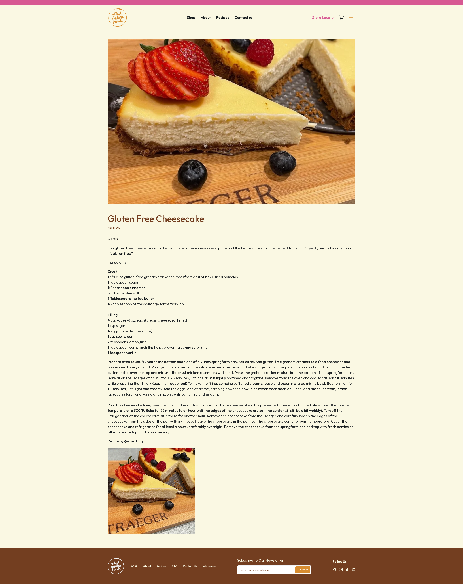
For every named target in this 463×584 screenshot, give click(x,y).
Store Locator (323, 17)
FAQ (175, 566)
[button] (351, 17)
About (147, 566)
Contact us (190, 566)
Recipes (161, 566)
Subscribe (303, 569)
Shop (134, 566)
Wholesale (209, 566)
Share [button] (114, 238)
